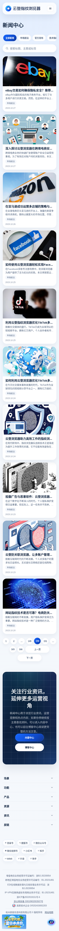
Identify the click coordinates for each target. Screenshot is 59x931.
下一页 (29, 657)
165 (13, 649)
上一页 (37, 649)
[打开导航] (50, 8)
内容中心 (29, 737)
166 (20, 649)
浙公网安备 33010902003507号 (28, 901)
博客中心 (29, 747)
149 (29, 641)
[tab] (10, 38)
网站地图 (49, 912)
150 (37, 640)
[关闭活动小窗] (24, 916)
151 (45, 641)
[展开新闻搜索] (7, 48)
